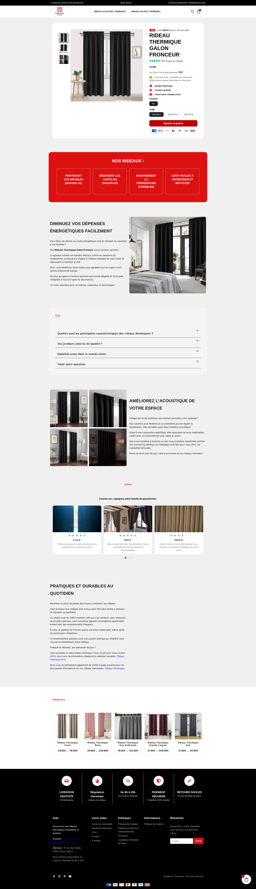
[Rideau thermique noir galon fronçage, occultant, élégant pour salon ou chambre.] (64, 38)
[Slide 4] (130, 557)
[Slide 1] (123, 557)
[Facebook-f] (54, 876)
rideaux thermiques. (115, 668)
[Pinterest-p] (64, 876)
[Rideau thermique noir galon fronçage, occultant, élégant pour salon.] (64, 59)
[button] (128, 332)
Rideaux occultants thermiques (110, 12)
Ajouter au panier (173, 123)
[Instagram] (59, 876)
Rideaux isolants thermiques (146, 12)
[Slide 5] (132, 557)
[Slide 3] (128, 558)
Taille (152, 109)
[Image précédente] (73, 65)
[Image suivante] (139, 65)
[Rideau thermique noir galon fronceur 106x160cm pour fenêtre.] (64, 49)
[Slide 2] (125, 557)
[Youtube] (70, 876)
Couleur (153, 98)
